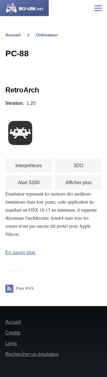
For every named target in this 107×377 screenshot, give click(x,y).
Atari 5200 (29, 182)
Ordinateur (47, 34)
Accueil (13, 34)
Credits (13, 332)
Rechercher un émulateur (32, 354)
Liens (11, 343)
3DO (78, 165)
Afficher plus (78, 182)
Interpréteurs (28, 165)
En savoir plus (20, 252)
